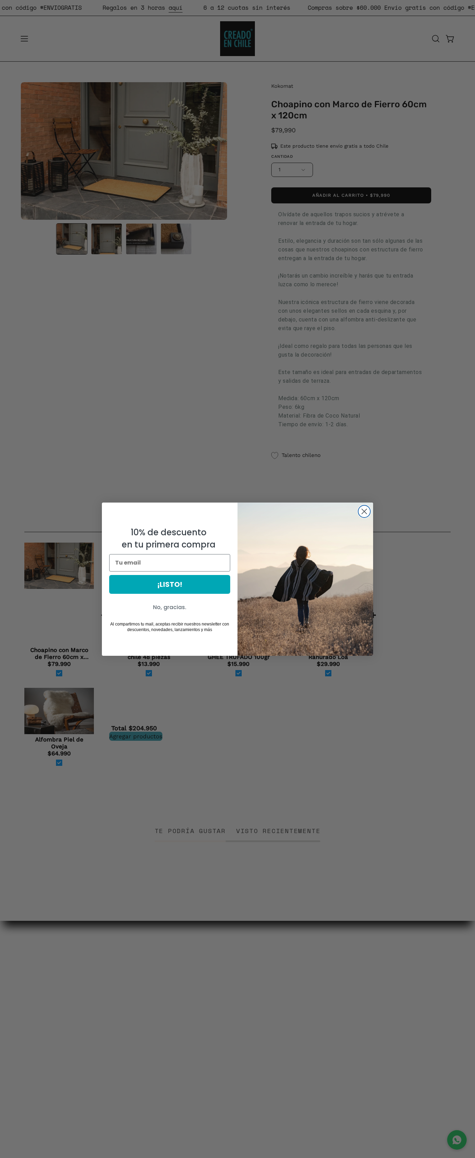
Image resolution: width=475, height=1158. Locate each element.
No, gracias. (169, 607)
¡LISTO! (169, 584)
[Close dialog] (364, 511)
